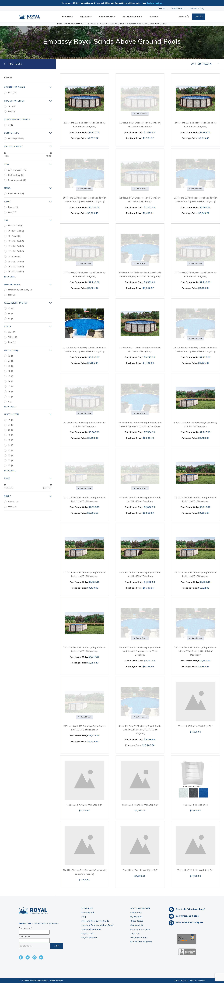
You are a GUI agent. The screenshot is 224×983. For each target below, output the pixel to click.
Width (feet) (11, 350)
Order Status (136, 921)
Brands (161, 9)
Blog (84, 916)
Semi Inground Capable (17, 119)
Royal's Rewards (89, 937)
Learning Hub (88, 912)
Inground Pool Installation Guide (98, 925)
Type (6, 164)
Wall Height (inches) (16, 303)
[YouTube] (41, 957)
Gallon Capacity (13, 146)
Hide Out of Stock (14, 101)
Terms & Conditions (197, 980)
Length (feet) (11, 414)
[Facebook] (21, 957)
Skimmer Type (11, 133)
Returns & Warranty (140, 929)
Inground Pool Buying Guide (95, 921)
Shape (7, 202)
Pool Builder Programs (141, 941)
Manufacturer (12, 284)
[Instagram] (34, 957)
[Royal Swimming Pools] (40, 910)
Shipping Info (137, 925)
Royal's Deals (88, 933)
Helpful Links (176, 9)
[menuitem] (67, 16)
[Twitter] (28, 957)
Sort (193, 64)
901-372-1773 (196, 9)
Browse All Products (91, 929)
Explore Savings (154, 3)
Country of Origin (14, 87)
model (7, 188)
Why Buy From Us (139, 937)
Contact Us (136, 912)
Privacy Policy (180, 980)
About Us (134, 933)
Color (7, 327)
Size (6, 220)
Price (7, 478)
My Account (136, 916)
